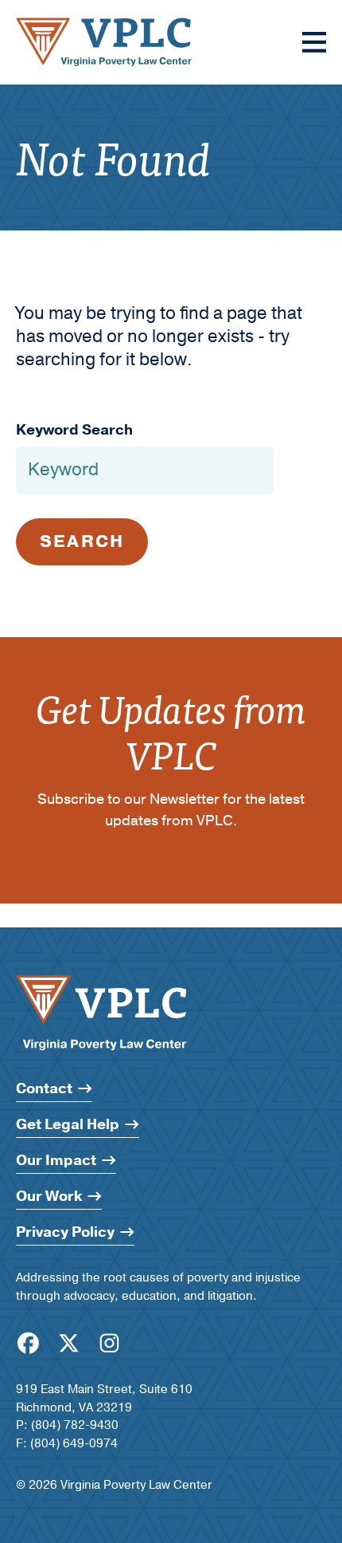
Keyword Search (74, 430)
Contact (44, 1089)
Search (82, 541)
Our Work (49, 1196)
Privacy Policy (65, 1232)
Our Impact (56, 1160)
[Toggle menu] (314, 42)
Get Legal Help (67, 1125)
